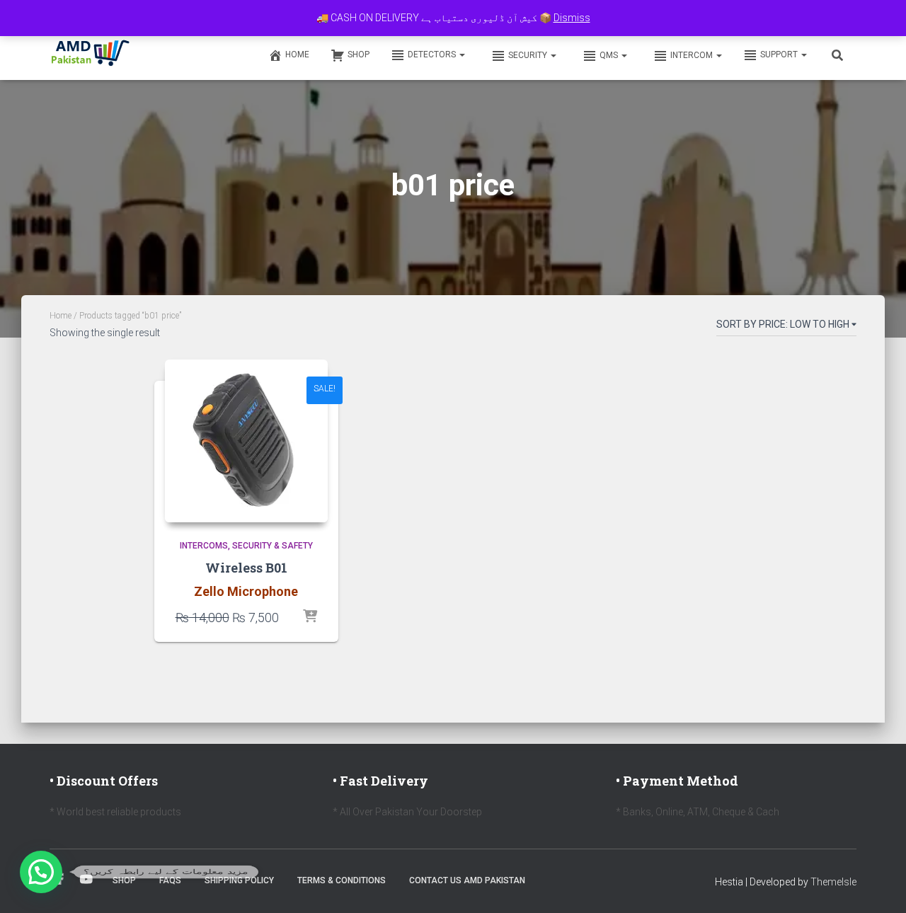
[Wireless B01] (246, 441)
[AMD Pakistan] (90, 54)
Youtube (86, 879)
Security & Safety (272, 546)
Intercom (692, 55)
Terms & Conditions (341, 880)
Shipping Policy (239, 880)
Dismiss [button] (572, 17)
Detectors (433, 54)
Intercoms (204, 546)
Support (780, 54)
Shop (358, 54)
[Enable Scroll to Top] (878, 884)
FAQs (170, 880)
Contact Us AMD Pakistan (467, 880)
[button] (461, 54)
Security (528, 55)
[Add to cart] (310, 617)
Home (297, 54)
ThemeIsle (833, 882)
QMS (610, 55)
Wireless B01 (246, 567)
